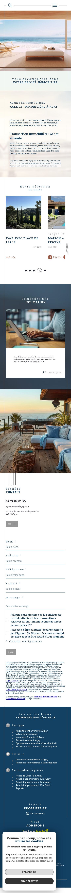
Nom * (11, 541)
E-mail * (13, 583)
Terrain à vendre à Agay (28, 740)
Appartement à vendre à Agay (32, 730)
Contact (67, 248)
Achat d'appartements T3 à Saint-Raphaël (33, 787)
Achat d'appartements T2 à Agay (33, 778)
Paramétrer (29, 871)
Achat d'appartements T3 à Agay (33, 782)
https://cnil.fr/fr (12, 680)
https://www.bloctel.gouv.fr (16, 689)
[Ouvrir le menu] (55, 5)
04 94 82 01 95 (16, 501)
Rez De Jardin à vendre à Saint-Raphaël (36, 746)
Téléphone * (16, 569)
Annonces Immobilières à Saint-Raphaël (36, 762)
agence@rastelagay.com (17, 506)
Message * (15, 597)
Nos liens (59, 865)
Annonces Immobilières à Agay (32, 759)
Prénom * (14, 555)
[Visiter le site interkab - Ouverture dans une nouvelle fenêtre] (35, 831)
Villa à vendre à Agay (27, 734)
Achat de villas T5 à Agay (29, 775)
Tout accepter (29, 880)
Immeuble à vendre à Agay (30, 737)
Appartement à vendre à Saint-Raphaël (36, 743)
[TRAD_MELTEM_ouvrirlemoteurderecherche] (10, 5)
